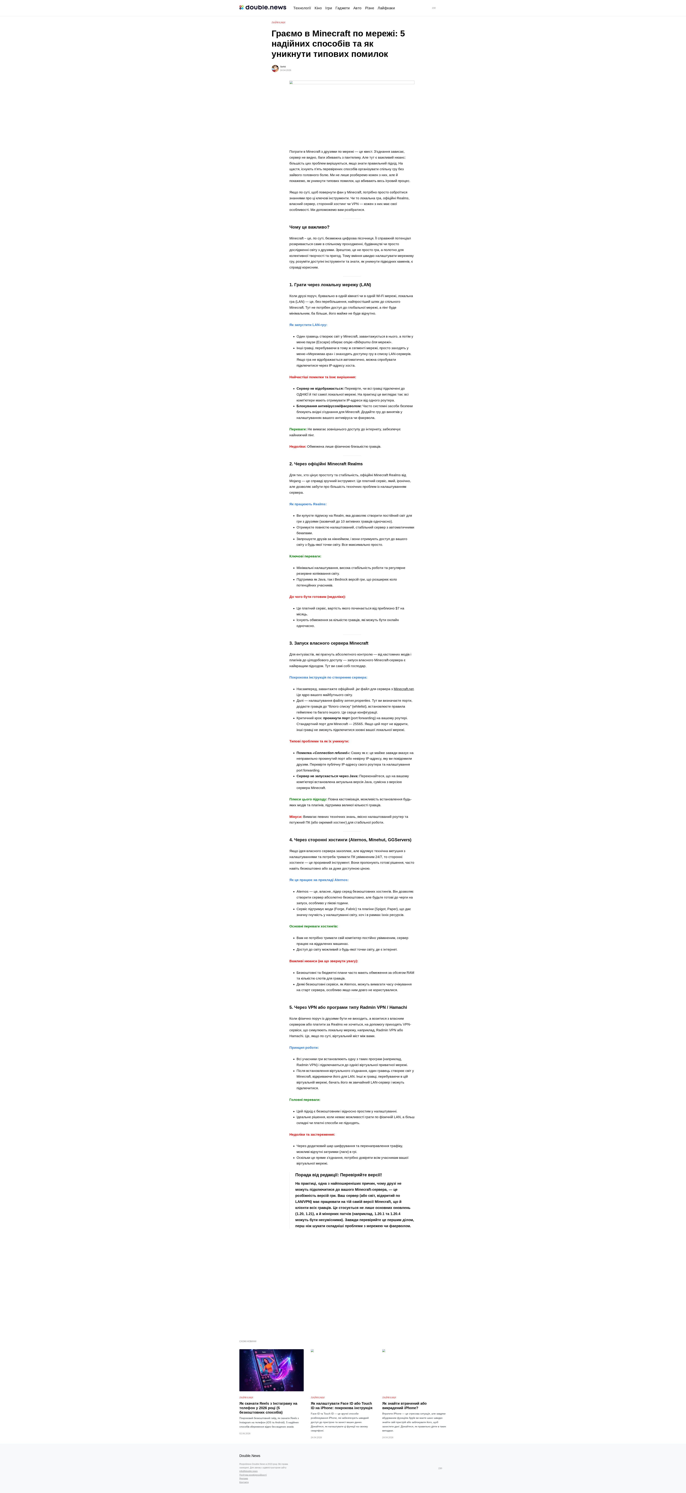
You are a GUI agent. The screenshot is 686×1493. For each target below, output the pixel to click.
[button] (445, 8)
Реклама (243, 1478)
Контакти (244, 1482)
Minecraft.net (404, 689)
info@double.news (248, 1471)
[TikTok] (439, 8)
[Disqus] (351, 1282)
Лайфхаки (278, 22)
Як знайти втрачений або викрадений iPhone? (404, 1405)
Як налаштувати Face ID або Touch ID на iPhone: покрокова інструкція (341, 1405)
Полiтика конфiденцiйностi (253, 1475)
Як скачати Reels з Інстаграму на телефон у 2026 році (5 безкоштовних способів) (268, 1407)
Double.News (249, 1456)
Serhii (283, 66)
